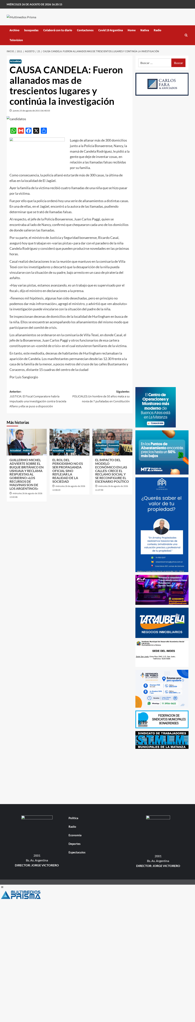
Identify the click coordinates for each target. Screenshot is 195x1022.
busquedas (31, 30)
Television (16, 40)
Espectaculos (77, 852)
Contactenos (85, 30)
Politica (27, 450)
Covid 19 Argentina (110, 30)
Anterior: (38, 399)
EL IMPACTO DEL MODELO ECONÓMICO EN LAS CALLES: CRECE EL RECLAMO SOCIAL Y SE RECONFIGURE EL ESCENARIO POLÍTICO (112, 470)
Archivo (14, 30)
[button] (186, 35)
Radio (157, 30)
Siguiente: (101, 396)
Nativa (144, 30)
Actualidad (15, 61)
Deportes (75, 843)
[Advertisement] (162, 775)
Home (132, 30)
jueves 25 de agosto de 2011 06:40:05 (31, 110)
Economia (114, 445)
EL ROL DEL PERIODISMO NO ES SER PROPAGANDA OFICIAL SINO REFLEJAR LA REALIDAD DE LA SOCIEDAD (67, 470)
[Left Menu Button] (2, 887)
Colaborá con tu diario (57, 30)
